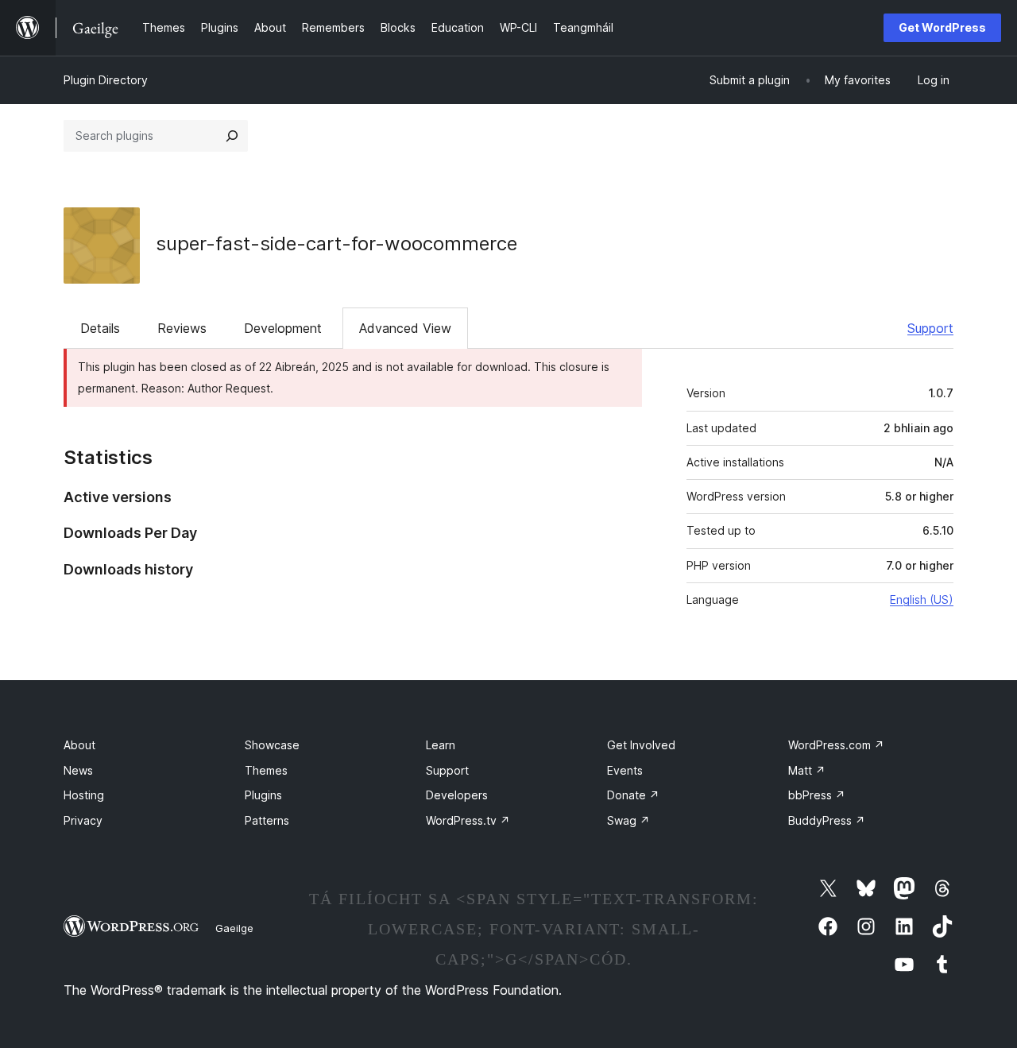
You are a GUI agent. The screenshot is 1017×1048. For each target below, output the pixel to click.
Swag (628, 820)
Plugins (263, 795)
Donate (633, 795)
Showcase (272, 745)
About (79, 745)
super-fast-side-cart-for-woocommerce (336, 243)
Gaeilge (234, 928)
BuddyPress (826, 820)
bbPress (816, 795)
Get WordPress (942, 27)
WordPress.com (836, 745)
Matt (807, 770)
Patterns (267, 820)
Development (283, 328)
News (78, 770)
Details (100, 328)
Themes (266, 770)
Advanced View (405, 328)
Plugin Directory (106, 80)
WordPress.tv (468, 820)
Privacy (83, 820)
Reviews (182, 328)
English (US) (921, 599)
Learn (440, 745)
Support (930, 328)
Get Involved (641, 745)
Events (625, 770)
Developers (457, 795)
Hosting (84, 795)
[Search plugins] (232, 136)
